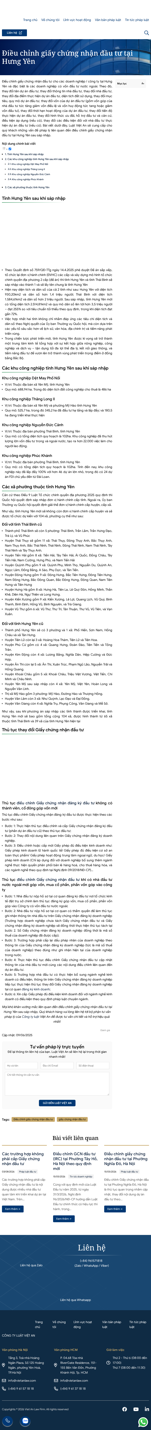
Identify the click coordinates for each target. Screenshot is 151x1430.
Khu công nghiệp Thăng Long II (28, 169)
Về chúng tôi (50, 20)
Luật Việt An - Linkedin (147, 1409)
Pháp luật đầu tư (27, 1171)
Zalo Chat (25, 1421)
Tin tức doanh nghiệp (81, 1176)
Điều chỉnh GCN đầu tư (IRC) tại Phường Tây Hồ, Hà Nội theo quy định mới (75, 1161)
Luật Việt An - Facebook (124, 1409)
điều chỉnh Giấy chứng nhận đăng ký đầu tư (55, 803)
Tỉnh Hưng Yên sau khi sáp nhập (25, 154)
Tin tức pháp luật (137, 20)
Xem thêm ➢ (13, 1209)
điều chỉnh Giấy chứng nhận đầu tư (48, 879)
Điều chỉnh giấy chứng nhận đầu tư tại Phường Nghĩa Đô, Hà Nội (125, 1159)
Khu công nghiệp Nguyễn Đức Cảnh (31, 174)
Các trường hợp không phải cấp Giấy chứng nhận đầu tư (23, 1159)
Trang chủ (30, 20)
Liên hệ (14, 32)
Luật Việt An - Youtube (136, 1409)
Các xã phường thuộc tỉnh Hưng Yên (28, 187)
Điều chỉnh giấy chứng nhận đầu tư (33, 1119)
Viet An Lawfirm (125, 33)
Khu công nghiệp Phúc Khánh (28, 179)
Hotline (7, 1421)
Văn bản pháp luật (108, 20)
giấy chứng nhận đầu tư (72, 1119)
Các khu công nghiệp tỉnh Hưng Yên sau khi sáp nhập (38, 159)
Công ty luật (30, 1017)
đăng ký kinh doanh (36, 989)
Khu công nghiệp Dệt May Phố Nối (30, 164)
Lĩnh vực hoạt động (77, 20)
